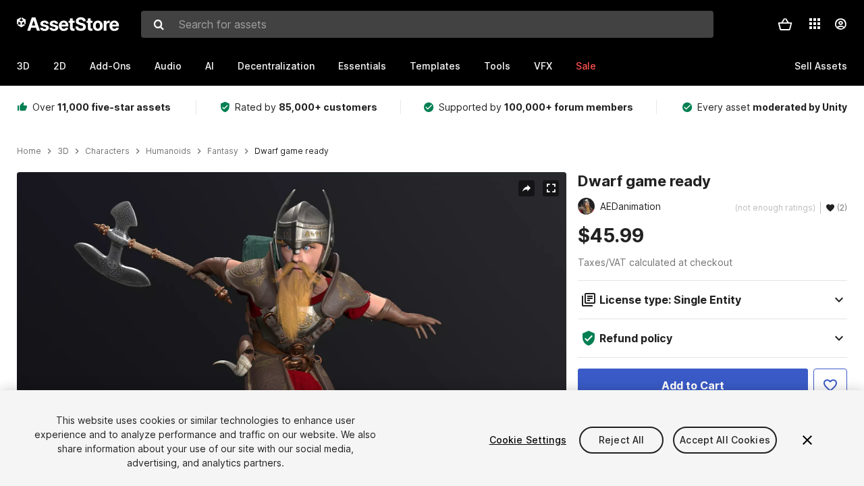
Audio (168, 66)
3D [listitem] (63, 151)
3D (23, 66)
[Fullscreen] (551, 188)
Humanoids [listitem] (168, 151)
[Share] (526, 188)
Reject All (621, 440)
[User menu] (840, 24)
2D (59, 66)
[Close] (807, 440)
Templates (435, 66)
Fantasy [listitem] (222, 151)
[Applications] (815, 24)
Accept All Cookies (725, 440)
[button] (785, 24)
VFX (543, 66)
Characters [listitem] (107, 151)
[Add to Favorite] (830, 385)
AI (209, 66)
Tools (497, 66)
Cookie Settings (527, 440)
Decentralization (276, 66)
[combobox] (427, 24)
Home (29, 151)
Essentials (362, 66)
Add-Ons (110, 66)
